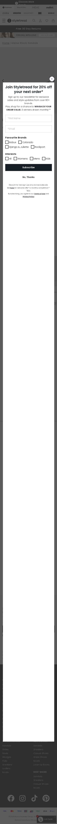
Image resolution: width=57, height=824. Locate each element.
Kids (48, 158)
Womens (23, 158)
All (10, 158)
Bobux (12, 142)
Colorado (27, 142)
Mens (37, 158)
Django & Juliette (19, 147)
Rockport (40, 147)
